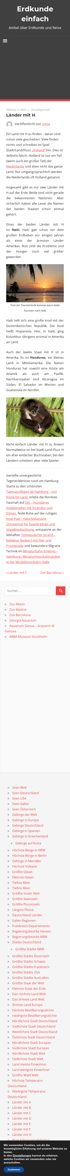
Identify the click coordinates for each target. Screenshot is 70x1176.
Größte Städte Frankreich (30, 967)
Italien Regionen (24, 920)
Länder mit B (21, 1107)
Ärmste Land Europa (27, 1005)
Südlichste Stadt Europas (30, 1048)
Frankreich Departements (31, 926)
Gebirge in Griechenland (30, 836)
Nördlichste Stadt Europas (31, 1043)
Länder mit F (17, 573)
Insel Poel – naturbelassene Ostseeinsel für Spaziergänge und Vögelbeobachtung (30, 524)
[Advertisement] (35, 72)
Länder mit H (21, 1135)
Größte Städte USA (26, 972)
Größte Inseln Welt (26, 893)
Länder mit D (21, 1118)
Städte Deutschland (26, 942)
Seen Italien (20, 804)
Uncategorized (40, 110)
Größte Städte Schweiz (28, 961)
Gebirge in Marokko (26, 861)
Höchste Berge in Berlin (29, 855)
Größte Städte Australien (30, 978)
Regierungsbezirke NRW (29, 937)
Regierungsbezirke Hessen (31, 931)
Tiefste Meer (21, 883)
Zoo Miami (17, 604)
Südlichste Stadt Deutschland (33, 1026)
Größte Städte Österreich (30, 956)
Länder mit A (21, 1102)
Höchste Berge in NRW (28, 850)
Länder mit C (21, 1113)
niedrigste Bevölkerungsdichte (34, 1015)
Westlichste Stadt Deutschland (34, 1032)
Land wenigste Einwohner (31, 1070)
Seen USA (19, 798)
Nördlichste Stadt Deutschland (34, 1021)
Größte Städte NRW (29, 949)
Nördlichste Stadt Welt (28, 1053)
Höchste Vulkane (24, 866)
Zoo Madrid (17, 609)
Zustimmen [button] (14, 1169)
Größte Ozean (22, 872)
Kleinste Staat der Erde (29, 988)
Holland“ (39, 150)
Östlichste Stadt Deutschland (33, 1037)
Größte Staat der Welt (28, 983)
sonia (46, 124)
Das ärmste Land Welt (28, 999)
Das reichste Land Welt (29, 994)
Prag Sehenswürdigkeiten (31, 1140)
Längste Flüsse (23, 910)
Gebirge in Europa (25, 820)
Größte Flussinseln (26, 904)
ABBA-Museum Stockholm (28, 636)
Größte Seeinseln (25, 899)
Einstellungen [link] (22, 1155)
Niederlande (15, 166)
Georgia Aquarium (22, 620)
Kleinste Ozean (23, 877)
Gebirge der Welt (24, 814)
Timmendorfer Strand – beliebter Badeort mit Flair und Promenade (30, 540)
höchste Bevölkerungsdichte (33, 1010)
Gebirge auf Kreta (28, 843)
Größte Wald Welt (25, 1075)
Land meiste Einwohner (29, 1064)
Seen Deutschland (25, 793)
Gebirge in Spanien (26, 831)
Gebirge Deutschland (27, 825)
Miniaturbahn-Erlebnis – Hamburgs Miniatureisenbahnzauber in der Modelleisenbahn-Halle (33, 556)
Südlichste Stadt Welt (27, 1059)
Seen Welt (19, 787)
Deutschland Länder (27, 915)
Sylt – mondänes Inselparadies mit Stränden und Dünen (29, 507)
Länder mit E (21, 1124)
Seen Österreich (24, 809)
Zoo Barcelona (50, 573)
